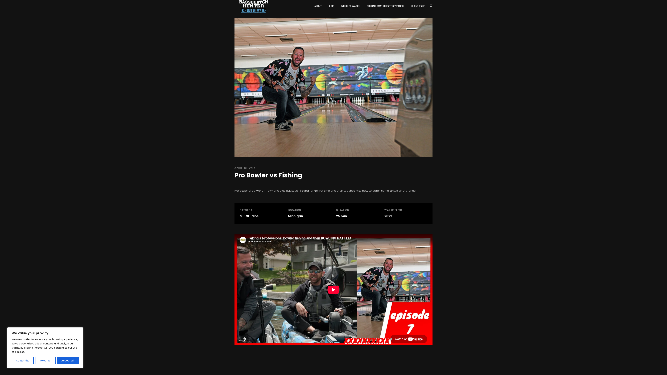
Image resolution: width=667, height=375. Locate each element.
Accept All (67, 360)
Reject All (45, 360)
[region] (45, 347)
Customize (22, 360)
